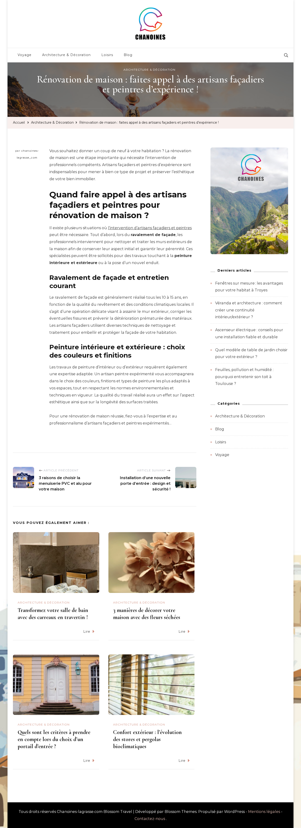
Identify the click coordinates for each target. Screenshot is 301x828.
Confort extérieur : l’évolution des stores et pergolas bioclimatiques (147, 739)
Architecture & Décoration (66, 55)
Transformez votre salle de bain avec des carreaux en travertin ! (53, 614)
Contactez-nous (150, 818)
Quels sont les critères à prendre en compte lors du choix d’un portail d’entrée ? (54, 739)
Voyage (25, 55)
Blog (128, 55)
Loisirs (107, 55)
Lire (86, 631)
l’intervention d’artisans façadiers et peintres (150, 228)
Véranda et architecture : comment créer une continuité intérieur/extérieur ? (248, 310)
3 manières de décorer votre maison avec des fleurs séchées (146, 614)
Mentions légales (264, 811)
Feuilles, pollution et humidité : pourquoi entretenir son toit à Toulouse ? (244, 376)
